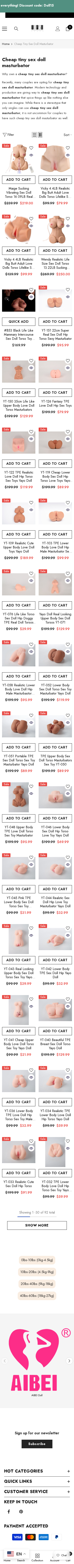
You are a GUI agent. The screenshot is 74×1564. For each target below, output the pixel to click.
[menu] (4, 28)
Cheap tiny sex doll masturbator (33, 44)
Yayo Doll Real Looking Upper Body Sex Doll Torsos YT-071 (55, 618)
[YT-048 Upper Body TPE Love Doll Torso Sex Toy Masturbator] (18, 797)
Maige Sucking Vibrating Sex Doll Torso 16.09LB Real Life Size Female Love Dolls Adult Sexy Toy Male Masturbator (18, 192)
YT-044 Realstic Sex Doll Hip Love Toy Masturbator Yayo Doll (55, 902)
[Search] (16, 28)
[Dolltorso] (37, 1359)
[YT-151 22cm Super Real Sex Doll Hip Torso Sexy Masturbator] (55, 301)
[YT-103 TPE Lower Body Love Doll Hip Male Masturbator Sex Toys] (55, 514)
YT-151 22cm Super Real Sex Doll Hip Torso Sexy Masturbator (55, 334)
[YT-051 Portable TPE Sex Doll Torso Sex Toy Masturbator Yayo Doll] (18, 726)
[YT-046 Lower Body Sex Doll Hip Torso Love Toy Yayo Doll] (55, 797)
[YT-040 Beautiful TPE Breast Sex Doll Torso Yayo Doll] (55, 1010)
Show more (37, 1225)
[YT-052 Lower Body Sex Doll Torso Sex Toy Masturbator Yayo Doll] (55, 655)
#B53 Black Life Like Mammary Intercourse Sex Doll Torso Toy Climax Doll (19, 334)
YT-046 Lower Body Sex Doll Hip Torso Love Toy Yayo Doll (55, 831)
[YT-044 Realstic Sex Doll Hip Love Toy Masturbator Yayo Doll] (55, 868)
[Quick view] (31, 155)
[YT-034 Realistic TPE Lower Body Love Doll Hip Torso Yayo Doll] (55, 1081)
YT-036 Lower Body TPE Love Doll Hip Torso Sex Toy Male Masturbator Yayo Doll (18, 1115)
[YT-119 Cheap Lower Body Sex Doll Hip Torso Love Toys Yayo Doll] (55, 443)
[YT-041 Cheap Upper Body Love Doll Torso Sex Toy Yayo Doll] (18, 1010)
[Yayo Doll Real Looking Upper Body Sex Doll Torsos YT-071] (55, 584)
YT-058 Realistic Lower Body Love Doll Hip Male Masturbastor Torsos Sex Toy (18, 689)
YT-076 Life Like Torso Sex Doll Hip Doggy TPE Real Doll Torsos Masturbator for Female (18, 618)
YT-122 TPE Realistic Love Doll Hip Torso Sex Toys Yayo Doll (18, 476)
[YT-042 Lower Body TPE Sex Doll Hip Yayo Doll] (55, 939)
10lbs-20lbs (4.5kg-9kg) (37, 1272)
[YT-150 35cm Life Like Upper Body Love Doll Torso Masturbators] (18, 372)
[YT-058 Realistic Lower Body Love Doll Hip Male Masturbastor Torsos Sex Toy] (18, 655)
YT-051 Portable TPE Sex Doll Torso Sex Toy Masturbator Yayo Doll (19, 760)
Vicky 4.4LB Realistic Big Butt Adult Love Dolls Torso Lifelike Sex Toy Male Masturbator (55, 192)
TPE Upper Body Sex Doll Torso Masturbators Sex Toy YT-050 (55, 760)
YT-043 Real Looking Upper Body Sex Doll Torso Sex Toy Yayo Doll (19, 973)
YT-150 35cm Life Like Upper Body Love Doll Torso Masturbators (19, 405)
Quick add (19, 321)
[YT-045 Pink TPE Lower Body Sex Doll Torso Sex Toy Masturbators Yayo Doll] (18, 868)
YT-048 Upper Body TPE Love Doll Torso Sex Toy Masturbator (18, 831)
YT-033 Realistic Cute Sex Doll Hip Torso (18, 1184)
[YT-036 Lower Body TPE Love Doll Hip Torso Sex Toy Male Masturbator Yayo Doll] (18, 1081)
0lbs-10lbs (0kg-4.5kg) (37, 1260)
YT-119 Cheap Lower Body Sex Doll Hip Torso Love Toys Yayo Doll (55, 476)
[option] (37, 1361)
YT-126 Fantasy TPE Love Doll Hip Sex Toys (55, 403)
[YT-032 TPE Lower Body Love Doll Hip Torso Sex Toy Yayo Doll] (55, 1152)
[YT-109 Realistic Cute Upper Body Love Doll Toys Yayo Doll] (18, 514)
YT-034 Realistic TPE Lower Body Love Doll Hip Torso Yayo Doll (55, 1115)
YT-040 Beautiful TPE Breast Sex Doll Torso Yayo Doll (55, 1044)
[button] (34, 134)
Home (5, 44)
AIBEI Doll (37, 1395)
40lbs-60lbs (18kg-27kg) (37, 1295)
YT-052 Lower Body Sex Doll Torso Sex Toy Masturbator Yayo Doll (55, 689)
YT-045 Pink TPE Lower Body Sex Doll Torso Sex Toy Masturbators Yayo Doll (19, 902)
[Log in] (58, 28)
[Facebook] (8, 1511)
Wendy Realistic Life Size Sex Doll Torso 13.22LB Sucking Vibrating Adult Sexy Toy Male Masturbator (55, 263)
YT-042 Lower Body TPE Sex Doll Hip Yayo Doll (55, 973)
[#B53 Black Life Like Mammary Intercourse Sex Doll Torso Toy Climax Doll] (18, 301)
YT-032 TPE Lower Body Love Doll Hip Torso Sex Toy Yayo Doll (55, 1186)
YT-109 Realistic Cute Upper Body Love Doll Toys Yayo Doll (18, 547)
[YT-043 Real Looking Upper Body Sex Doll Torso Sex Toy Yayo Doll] (18, 939)
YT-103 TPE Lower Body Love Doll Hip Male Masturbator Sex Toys (55, 547)
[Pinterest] (21, 1511)
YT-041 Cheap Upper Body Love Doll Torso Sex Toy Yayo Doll (19, 1044)
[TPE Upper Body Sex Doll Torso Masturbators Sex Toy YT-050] (55, 726)
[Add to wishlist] (31, 148)
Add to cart (18, 179)
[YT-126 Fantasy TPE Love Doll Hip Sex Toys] (55, 372)
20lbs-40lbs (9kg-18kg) (37, 1283)
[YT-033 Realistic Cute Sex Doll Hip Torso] (18, 1152)
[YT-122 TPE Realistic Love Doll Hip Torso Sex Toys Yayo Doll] (18, 443)
